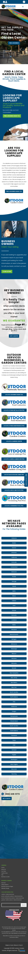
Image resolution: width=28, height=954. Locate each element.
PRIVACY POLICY (18, 945)
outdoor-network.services (7, 894)
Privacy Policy (17, 935)
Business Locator (5, 876)
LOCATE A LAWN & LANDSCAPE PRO (14, 459)
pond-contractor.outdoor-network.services (11, 896)
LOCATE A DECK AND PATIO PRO (14, 490)
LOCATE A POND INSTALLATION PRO (14, 410)
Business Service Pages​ (7, 886)
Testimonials (4, 873)
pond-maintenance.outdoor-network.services (12, 898)
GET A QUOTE (14, 336)
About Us (3, 869)
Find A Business (14, 43)
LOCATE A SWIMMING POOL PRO (14, 506)
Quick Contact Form (26, 480)
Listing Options (4, 884)
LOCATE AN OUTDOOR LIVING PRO (14, 474)
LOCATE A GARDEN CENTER (14, 441)
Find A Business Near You (12, 116)
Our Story (3, 871)
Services (3, 882)
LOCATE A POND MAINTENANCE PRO (14, 426)
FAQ (2, 875)
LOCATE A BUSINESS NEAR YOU (14, 394)
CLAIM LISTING (7, 271)
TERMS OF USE (9, 945)
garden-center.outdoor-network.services (11, 900)
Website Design (5, 888)
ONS (22, 950)
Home (2, 867)
